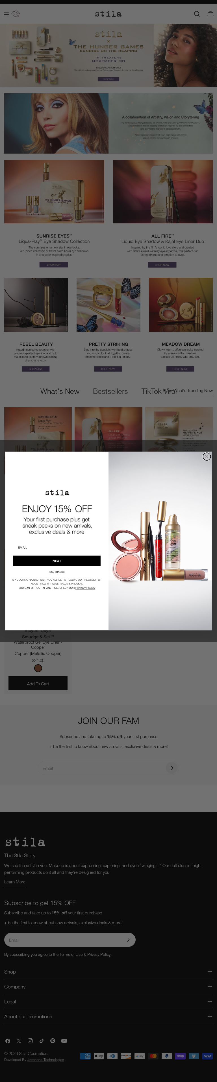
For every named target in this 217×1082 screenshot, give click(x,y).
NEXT (57, 561)
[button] (56, 571)
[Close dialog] (207, 456)
